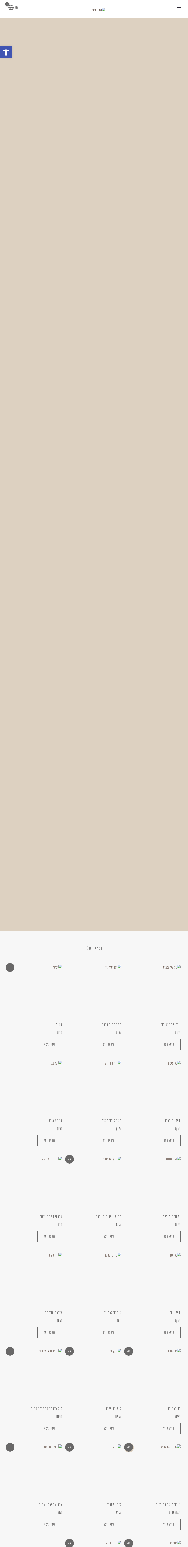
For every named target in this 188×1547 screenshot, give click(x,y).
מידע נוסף (49, 1044)
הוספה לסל (168, 1044)
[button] (6, 52)
